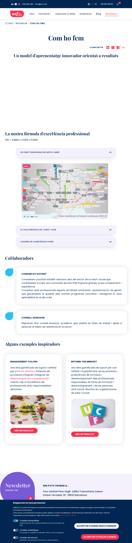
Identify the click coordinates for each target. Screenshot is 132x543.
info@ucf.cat (41, 4)
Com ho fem (37, 23)
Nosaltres (110, 13)
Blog (98, 13)
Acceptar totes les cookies (99, 536)
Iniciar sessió (107, 4)
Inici (32, 13)
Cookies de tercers (29, 537)
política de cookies (68, 515)
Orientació (86, 13)
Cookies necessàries (29, 520)
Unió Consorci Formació (17, 14)
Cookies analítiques (29, 530)
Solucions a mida (65, 13)
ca (92, 4)
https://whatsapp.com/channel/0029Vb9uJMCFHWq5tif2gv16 (19, 4)
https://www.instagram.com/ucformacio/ (16, 4)
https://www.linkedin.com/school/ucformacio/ (12, 4)
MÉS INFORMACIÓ (24, 430)
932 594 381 (28, 4)
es (96, 4)
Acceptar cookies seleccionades (96, 525)
